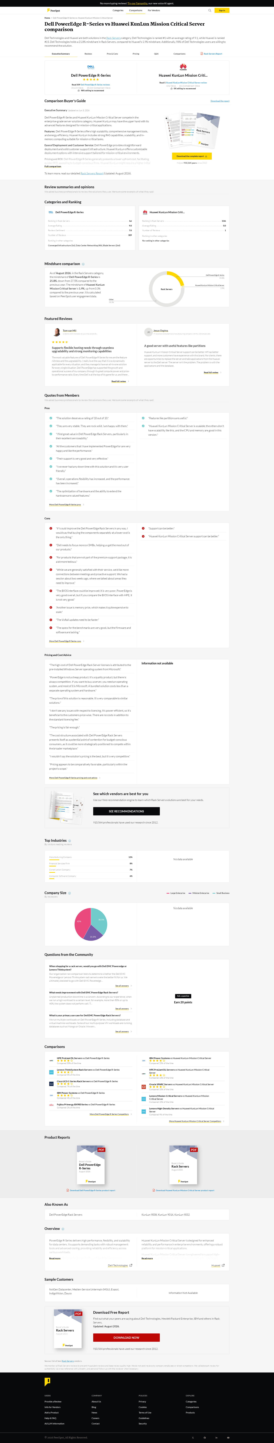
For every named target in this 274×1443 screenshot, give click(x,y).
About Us (96, 1401)
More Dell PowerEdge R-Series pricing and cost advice (73, 777)
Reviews (88, 53)
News (94, 1412)
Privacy (142, 1401)
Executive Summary (61, 53)
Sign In (222, 10)
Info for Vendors (53, 1407)
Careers (95, 1418)
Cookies (143, 1407)
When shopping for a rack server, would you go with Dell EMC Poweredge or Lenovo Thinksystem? (88, 968)
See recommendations (126, 811)
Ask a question (183, 996)
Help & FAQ (50, 1418)
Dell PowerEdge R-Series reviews (95, 85)
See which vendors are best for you (120, 794)
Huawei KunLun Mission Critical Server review (186, 83)
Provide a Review (53, 1401)
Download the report (220, 101)
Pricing (136, 53)
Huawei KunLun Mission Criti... (183, 75)
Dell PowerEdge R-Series (91, 75)
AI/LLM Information (54, 1423)
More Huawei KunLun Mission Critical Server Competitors (195, 1121)
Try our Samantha (137, 3)
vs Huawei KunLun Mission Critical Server (180, 1058)
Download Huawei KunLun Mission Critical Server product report (185, 1190)
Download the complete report (190, 156)
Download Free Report (111, 1312)
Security (143, 1423)
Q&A (156, 53)
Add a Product (52, 1412)
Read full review (119, 381)
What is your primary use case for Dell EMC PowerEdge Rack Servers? (85, 1015)
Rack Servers (113, 37)
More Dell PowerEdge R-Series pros (65, 504)
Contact (96, 1423)
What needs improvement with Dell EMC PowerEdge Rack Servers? (83, 992)
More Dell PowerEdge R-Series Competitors (109, 1114)
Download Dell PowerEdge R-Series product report (92, 1190)
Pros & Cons (112, 53)
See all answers (122, 985)
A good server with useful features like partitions (175, 345)
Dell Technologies (118, 1265)
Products (190, 1412)
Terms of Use (145, 1412)
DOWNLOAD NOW (126, 1337)
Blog (94, 1407)
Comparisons (179, 53)
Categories (191, 1401)
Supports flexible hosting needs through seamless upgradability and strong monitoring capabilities (83, 349)
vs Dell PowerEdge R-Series (83, 1058)
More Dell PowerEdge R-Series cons (65, 641)
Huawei (215, 1265)
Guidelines (144, 1418)
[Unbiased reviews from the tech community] (54, 10)
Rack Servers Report (213, 53)
